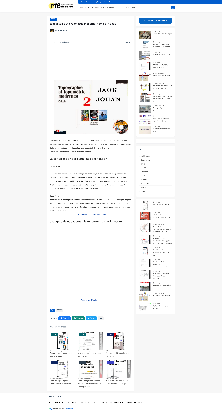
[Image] (145, 35)
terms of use (85, 2)
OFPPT (53, 19)
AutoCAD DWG (100, 7)
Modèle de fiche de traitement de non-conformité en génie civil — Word (162, 265)
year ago (157, 31)
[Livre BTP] (61, 5)
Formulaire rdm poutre (161, 204)
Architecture (145, 156)
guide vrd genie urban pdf (162, 55)
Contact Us (107, 2)
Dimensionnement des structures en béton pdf (161, 46)
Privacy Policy (96, 2)
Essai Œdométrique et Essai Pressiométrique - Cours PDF (162, 252)
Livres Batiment (113, 7)
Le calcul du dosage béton (162, 285)
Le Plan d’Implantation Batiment (161, 307)
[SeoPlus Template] (50, 408)
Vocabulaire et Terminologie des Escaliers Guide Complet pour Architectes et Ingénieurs (162, 229)
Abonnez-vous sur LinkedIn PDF (155, 21)
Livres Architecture (86, 7)
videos (143, 191)
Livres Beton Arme (128, 7)
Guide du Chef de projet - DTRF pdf (161, 130)
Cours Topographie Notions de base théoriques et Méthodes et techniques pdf (90, 384)
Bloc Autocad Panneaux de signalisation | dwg (162, 120)
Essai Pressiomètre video (161, 75)
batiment (144, 180)
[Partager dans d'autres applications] (101, 318)
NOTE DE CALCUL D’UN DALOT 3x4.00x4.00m (161, 66)
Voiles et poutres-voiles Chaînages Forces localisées (161, 276)
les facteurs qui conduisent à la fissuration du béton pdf (162, 99)
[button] (64, 318)
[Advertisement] (91, 63)
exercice (144, 187)
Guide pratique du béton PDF (161, 109)
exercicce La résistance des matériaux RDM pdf (162, 87)
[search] (173, 7)
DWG (143, 164)
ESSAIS (144, 168)
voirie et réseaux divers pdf (162, 34)
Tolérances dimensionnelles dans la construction (161, 217)
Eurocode (144, 172)
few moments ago (57, 351)
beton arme (145, 184)
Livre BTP (69, 409)
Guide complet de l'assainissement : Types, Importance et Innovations (162, 241)
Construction (145, 160)
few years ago (159, 73)
